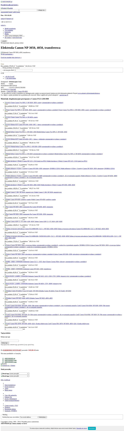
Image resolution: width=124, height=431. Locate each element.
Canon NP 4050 (23, 91)
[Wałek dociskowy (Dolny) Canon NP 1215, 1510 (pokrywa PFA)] (26, 161)
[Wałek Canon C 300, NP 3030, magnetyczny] (19, 192)
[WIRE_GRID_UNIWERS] (14, 261)
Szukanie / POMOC (11, 411)
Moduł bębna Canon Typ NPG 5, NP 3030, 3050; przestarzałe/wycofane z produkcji (37, 146)
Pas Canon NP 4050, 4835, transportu (41, 207)
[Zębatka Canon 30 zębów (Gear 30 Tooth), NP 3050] (22, 291)
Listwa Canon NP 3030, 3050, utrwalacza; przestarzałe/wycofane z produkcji (77, 254)
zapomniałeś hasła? (7, 12)
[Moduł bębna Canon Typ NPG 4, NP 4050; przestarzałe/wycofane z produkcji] (30, 154)
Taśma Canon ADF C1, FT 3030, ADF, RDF (48, 221)
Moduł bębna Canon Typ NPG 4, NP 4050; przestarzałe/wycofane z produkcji (78, 154)
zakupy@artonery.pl (7, 18)
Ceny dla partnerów (11, 395)
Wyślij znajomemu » (7, 54)
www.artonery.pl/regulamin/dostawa (89, 93)
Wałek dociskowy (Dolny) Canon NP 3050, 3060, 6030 (58, 185)
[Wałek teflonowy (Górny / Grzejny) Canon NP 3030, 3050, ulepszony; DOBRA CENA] (33, 168)
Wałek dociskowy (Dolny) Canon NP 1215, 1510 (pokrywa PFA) (67, 161)
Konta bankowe (9, 387)
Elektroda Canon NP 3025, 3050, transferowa (37, 269)
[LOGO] (8, 102)
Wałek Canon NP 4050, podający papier (43, 199)
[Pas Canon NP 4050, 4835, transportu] (17, 207)
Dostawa (7, 407)
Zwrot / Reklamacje (11, 399)
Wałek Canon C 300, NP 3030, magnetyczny (48, 192)
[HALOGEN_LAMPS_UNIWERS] (16, 276)
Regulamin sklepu (10, 409)
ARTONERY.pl (10, 358)
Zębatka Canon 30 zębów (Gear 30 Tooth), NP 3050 (55, 291)
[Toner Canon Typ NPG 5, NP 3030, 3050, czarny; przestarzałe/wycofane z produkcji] (32, 110)
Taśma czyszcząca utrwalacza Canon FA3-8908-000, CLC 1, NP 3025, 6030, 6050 (83, 229)
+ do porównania (10, 78)
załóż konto (16, 12)
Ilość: (12, 70)
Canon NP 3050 (11, 91)
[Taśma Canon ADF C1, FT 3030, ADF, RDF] (19, 221)
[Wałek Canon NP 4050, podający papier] (18, 199)
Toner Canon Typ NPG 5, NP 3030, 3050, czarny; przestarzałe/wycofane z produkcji (37, 102)
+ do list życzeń (9, 76)
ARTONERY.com (10, 360)
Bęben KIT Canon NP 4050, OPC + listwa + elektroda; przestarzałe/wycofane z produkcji (38, 139)
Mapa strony (8, 390)
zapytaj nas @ (64, 95)
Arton (6, 388)
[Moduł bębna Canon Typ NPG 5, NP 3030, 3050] (21, 132)
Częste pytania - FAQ (11, 405)
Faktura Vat (8, 397)
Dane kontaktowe (10, 385)
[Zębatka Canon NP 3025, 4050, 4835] (17, 298)
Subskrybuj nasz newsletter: (10, 417)
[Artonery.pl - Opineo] (8, 365)
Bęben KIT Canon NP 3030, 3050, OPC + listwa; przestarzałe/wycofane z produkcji (37, 124)
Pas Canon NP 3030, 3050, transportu (41, 214)
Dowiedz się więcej (81, 428)
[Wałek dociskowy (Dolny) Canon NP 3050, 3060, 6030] (23, 185)
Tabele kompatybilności (12, 400)
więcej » (3, 25)
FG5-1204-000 (11, 89)
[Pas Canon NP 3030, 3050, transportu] (17, 214)
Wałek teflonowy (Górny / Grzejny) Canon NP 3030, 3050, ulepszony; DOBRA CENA (88, 168)
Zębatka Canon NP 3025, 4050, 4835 (41, 298)
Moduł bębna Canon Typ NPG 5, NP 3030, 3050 (52, 132)
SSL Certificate (5, 380)
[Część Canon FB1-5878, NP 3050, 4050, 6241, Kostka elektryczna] (26, 323)
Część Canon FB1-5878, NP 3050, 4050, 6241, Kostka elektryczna (68, 323)
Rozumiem (92, 428)
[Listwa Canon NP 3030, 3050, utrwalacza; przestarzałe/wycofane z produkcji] (29, 254)
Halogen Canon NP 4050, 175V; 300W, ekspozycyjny (45, 283)
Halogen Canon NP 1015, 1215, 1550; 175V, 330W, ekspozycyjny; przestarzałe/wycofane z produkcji (59, 276)
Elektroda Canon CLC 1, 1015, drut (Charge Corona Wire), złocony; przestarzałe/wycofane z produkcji (55, 261)
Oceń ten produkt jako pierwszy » (11, 57)
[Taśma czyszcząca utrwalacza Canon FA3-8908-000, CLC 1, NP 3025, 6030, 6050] (31, 229)
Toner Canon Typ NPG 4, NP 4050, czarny (24, 117)
